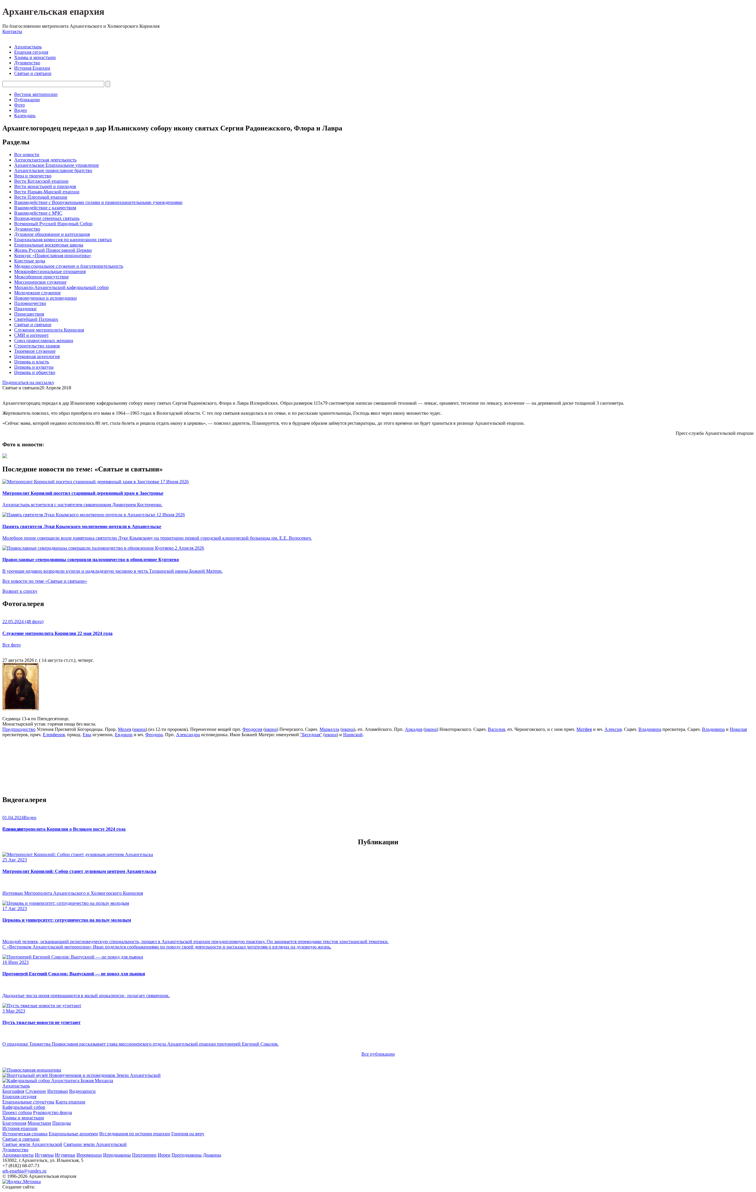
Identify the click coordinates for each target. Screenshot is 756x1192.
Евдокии (124, 734)
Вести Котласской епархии (41, 181)
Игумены (44, 1154)
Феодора (154, 734)
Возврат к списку (20, 591)
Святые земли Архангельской (32, 1144)
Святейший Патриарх (36, 319)
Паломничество (30, 303)
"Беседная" (311, 734)
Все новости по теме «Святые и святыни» (44, 581)
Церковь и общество (34, 372)
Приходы (61, 1123)
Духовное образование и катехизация (52, 234)
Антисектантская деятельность (45, 159)
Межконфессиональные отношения (50, 271)
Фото (19, 104)
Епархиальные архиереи (73, 1133)
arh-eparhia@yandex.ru (24, 1170)
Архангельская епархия (53, 11)
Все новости (26, 154)
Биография (13, 1091)
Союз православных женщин (43, 340)
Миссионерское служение (40, 282)
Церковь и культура (33, 367)
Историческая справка (25, 1133)
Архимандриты (18, 1154)
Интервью (57, 1091)
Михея (124, 729)
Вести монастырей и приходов (45, 186)
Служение (35, 1091)
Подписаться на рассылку (28, 382)
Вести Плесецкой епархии (40, 197)
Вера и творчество (32, 175)
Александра (188, 734)
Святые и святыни (32, 73)
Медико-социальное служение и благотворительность (68, 266)
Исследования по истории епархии (134, 1133)
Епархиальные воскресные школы (48, 244)
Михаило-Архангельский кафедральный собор (61, 287)
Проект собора (17, 1112)
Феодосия (252, 729)
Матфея (584, 729)
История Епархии (32, 68)
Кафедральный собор (23, 1107)
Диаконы (212, 1154)
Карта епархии (70, 1101)
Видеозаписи (82, 1091)
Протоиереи (144, 1154)
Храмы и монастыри (35, 57)
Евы (87, 734)
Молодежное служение (37, 292)
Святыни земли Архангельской (95, 1144)
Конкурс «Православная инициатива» (52, 255)
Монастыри (39, 1123)
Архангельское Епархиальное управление (56, 165)
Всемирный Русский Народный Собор (53, 223)
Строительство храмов (37, 345)
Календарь (24, 115)
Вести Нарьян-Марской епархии (46, 191)
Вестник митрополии (36, 94)
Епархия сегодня (31, 52)
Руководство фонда (52, 1112)
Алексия (613, 729)
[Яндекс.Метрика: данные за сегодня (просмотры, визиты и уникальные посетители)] (21, 1181)
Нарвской (353, 734)
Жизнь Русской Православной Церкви (53, 250)
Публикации (27, 99)
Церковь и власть (31, 361)
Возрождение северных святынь (46, 218)
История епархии (20, 1128)
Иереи (164, 1154)
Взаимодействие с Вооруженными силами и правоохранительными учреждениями (98, 202)
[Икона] (20, 708)
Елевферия (54, 734)
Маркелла (329, 729)
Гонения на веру (187, 1133)
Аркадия (413, 729)
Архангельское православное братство (53, 170)
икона (140, 729)
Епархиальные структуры (28, 1101)
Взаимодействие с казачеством (45, 207)
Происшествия (29, 313)
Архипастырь (28, 46)
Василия (496, 729)
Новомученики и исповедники (45, 298)
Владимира (649, 729)
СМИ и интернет (31, 335)
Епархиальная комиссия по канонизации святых (63, 239)
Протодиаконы (187, 1154)
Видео (20, 110)
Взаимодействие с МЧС (38, 212)
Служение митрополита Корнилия (49, 329)
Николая (738, 729)
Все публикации (378, 1054)
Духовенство (27, 62)
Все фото (11, 644)
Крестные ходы (29, 260)
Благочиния (14, 1123)
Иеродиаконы (117, 1154)
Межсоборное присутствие (41, 276)
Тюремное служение (35, 351)
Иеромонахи (89, 1154)
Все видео (12, 829)
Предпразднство (18, 729)
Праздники (25, 308)
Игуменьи (65, 1154)
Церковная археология (37, 356)
